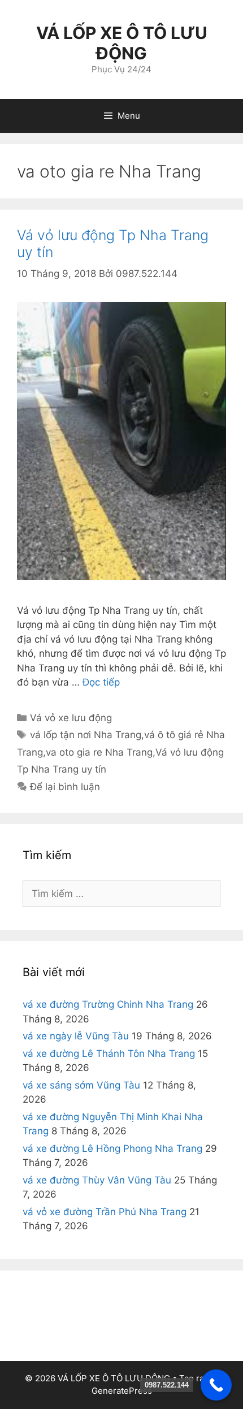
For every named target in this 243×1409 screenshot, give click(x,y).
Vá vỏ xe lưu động (71, 717)
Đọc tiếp (101, 682)
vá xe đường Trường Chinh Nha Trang (108, 1004)
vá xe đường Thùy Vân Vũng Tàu (97, 1180)
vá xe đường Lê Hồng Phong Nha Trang (112, 1148)
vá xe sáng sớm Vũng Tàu (81, 1085)
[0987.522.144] (216, 1385)
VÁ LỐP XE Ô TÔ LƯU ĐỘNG (121, 43)
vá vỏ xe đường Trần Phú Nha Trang (104, 1211)
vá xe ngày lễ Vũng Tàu (76, 1036)
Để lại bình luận (65, 786)
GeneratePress (122, 1390)
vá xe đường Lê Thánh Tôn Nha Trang (109, 1053)
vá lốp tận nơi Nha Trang (85, 734)
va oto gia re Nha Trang (99, 752)
